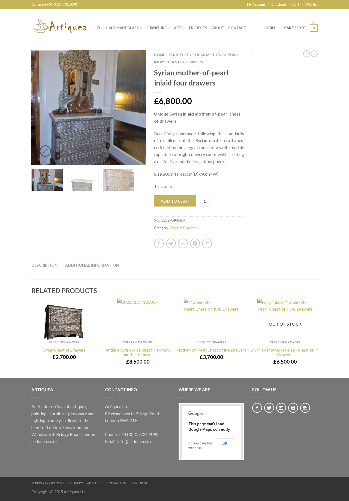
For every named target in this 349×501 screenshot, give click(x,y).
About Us (94, 483)
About (217, 28)
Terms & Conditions (47, 483)
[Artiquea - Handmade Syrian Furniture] (60, 25)
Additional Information (92, 265)
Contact (237, 28)
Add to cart (175, 201)
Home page (139, 483)
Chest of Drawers (185, 62)
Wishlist (311, 4)
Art (177, 28)
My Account (256, 4)
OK (224, 443)
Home (159, 55)
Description (44, 265)
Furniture (156, 28)
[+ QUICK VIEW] (64, 319)
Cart (295, 4)
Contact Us (116, 483)
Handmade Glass (122, 28)
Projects (198, 28)
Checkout (278, 4)
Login (269, 28)
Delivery (75, 483)
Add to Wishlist (132, 63)
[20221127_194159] (88, 107)
